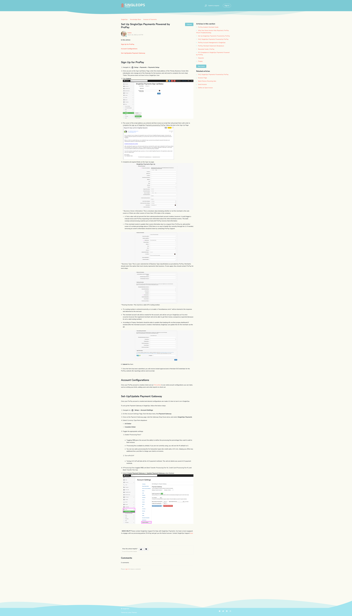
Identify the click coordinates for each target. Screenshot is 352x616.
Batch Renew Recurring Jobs (207, 81)
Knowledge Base (135, 19)
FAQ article (157, 385)
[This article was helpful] (141, 549)
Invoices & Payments (150, 19)
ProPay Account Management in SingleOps (211, 43)
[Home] (133, 5)
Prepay (200, 61)
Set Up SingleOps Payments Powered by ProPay (214, 36)
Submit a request (213, 6)
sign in (127, 569)
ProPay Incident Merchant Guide (208, 27)
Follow (189, 24)
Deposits (201, 58)
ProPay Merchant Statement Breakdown (211, 46)
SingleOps (124, 19)
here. (191, 533)
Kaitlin (130, 33)
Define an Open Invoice (205, 88)
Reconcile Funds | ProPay (206, 49)
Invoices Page (202, 78)
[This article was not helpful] (146, 549)
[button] (205, 5)
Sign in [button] (227, 6)
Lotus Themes (132, 613)
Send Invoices (202, 84)
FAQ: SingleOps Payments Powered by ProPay (213, 39)
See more (201, 66)
